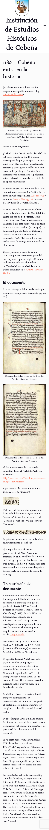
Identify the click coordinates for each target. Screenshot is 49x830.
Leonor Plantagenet (23, 199)
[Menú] (45, 26)
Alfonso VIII (37, 195)
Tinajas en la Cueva (13, 94)
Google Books (17, 634)
